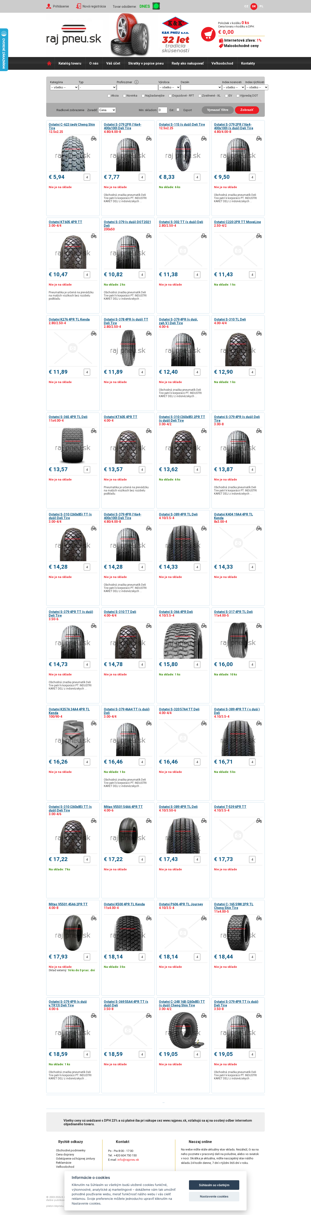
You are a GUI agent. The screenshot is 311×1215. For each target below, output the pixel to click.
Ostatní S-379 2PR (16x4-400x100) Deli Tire (122, 126)
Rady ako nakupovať (188, 63)
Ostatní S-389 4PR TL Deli (178, 514)
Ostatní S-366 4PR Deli (176, 612)
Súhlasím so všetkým (214, 1185)
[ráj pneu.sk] (75, 33)
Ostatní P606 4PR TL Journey (181, 904)
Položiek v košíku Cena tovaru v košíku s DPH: (236, 24)
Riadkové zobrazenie (70, 110)
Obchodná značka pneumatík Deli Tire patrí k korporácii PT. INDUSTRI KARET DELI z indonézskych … (125, 198)
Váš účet (113, 63)
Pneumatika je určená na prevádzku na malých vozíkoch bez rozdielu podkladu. (71, 295)
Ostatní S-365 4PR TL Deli (68, 417)
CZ (246, 6)
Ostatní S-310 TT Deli (120, 612)
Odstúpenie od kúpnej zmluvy (75, 1158)
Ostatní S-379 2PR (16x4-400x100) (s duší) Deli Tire (233, 126)
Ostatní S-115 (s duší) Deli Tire (182, 124)
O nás (93, 63)
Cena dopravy (65, 1154)
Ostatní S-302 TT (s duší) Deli (181, 222)
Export (188, 110)
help (136, 82)
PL (261, 6)
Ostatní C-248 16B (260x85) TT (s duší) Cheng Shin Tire (182, 1003)
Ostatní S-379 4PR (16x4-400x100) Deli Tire (122, 516)
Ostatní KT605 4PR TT (65, 222)
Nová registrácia (94, 6)
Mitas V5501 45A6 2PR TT (68, 904)
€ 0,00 (226, 32)
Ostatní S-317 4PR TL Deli (233, 612)
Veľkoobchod (222, 63)
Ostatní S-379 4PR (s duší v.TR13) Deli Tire (68, 1003)
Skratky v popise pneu (146, 63)
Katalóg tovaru (70, 63)
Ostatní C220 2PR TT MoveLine (237, 222)
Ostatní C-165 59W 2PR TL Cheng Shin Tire (233, 906)
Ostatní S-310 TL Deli (230, 319)
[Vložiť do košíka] (93, 177)
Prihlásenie (61, 6)
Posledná (176, 1101)
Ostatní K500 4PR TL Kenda (124, 904)
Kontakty (248, 63)
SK (254, 6)
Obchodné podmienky (70, 1150)
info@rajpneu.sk (128, 1159)
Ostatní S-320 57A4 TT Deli (179, 709)
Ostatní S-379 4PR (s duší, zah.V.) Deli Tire (178, 321)
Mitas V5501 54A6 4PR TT (123, 807)
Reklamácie (63, 1162)
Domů (50, 63)
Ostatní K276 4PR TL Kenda (69, 319)
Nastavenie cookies (214, 1196)
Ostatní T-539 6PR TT (230, 807)
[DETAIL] (73, 153)
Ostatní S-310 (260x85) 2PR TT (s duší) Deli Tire (182, 418)
